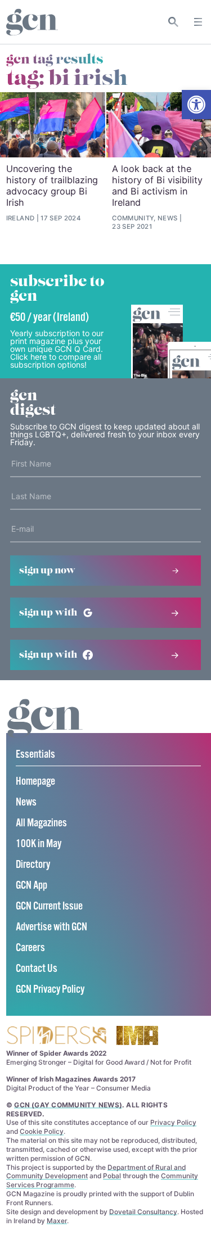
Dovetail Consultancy (143, 1211)
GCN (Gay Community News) (68, 1105)
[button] (196, 104)
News (26, 802)
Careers (30, 948)
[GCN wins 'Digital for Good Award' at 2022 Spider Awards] (56, 1036)
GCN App (31, 886)
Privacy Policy (173, 1122)
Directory (33, 865)
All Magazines (41, 823)
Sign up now (47, 570)
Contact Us (36, 969)
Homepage (35, 782)
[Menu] (198, 22)
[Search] (173, 22)
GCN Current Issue (49, 906)
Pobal (112, 1175)
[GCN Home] (32, 22)
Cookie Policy (42, 1131)
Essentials (35, 755)
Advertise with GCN (51, 927)
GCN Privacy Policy (50, 990)
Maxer (57, 1220)
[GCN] (45, 729)
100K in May (38, 844)
